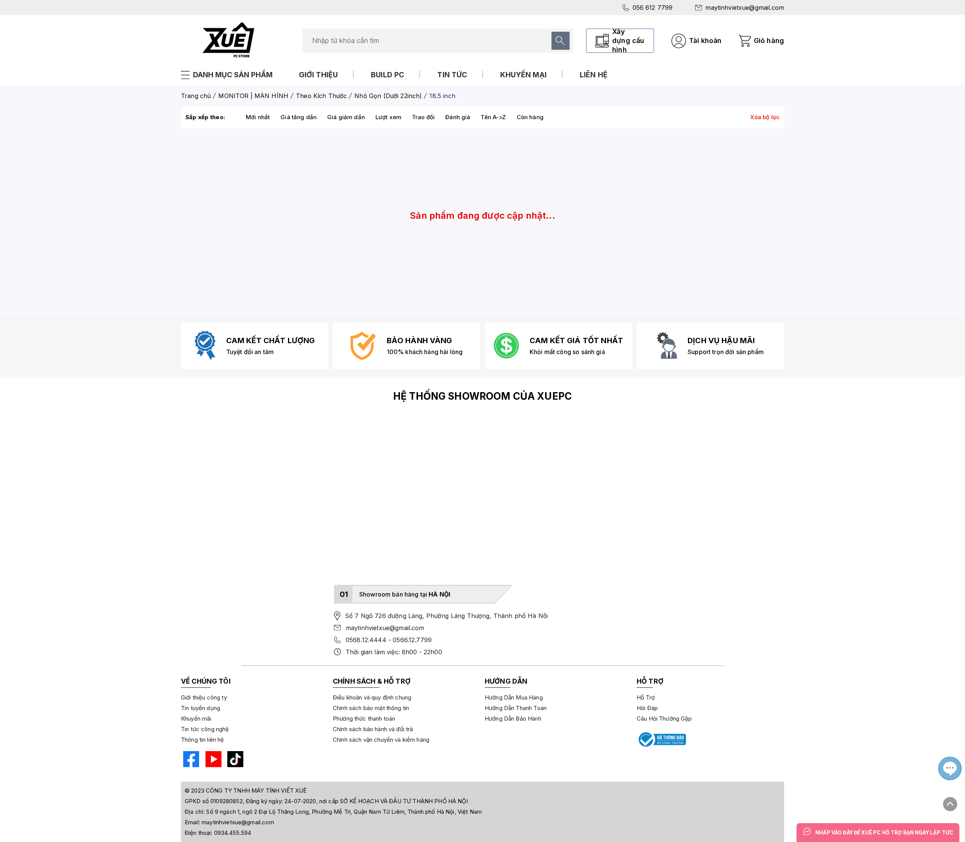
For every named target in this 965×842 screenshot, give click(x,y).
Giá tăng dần (298, 117)
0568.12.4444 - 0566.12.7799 (389, 640)
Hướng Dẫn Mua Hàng (514, 697)
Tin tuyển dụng (200, 708)
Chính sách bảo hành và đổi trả (373, 729)
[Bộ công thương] (661, 739)
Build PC (387, 75)
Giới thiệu (318, 75)
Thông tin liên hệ (202, 739)
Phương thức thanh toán (364, 718)
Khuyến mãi (196, 718)
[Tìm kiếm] (560, 41)
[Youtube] (212, 760)
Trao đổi (423, 117)
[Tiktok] (234, 760)
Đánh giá (457, 117)
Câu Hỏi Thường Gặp (664, 718)
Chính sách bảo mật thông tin (371, 708)
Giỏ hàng (769, 40)
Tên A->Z (493, 117)
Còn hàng (530, 117)
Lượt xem (388, 117)
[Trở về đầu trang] (950, 801)
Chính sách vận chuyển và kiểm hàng (381, 739)
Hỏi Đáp (647, 708)
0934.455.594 (232, 832)
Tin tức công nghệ (205, 729)
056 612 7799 (653, 7)
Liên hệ (594, 75)
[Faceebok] (190, 760)
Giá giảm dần (346, 117)
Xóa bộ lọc (765, 117)
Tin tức (452, 75)
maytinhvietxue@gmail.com (744, 7)
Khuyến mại (523, 75)
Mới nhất (258, 117)
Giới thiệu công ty (204, 697)
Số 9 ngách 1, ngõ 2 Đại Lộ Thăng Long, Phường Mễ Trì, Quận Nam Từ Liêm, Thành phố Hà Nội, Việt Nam (344, 811)
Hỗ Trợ (646, 697)
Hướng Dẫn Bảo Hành (513, 718)
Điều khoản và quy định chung (372, 697)
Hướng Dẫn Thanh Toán (516, 708)
